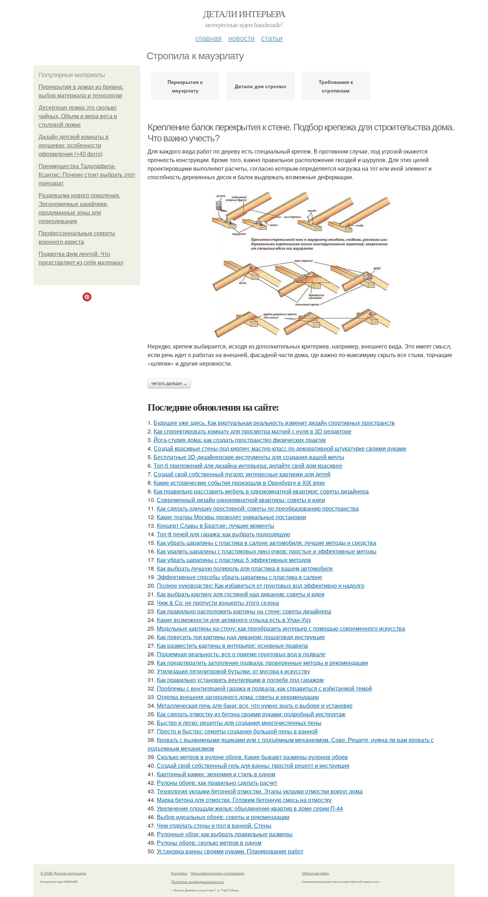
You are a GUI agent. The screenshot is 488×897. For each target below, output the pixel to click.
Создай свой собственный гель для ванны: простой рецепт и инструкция (253, 765)
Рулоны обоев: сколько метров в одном (209, 842)
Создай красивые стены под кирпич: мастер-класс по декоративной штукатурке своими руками (280, 448)
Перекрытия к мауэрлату (185, 86)
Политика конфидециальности (197, 881)
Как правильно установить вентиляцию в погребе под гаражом (240, 680)
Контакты (179, 873)
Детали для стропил (260, 86)
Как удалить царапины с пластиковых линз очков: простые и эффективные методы (267, 551)
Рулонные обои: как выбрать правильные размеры (225, 834)
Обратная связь (315, 873)
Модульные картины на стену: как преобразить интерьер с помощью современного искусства (281, 628)
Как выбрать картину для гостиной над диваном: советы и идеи (240, 594)
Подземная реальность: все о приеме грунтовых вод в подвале (241, 654)
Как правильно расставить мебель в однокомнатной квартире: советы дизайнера (261, 491)
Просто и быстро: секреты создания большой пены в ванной (237, 731)
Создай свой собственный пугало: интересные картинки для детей (242, 474)
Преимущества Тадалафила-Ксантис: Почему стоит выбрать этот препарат (87, 174)
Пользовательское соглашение (217, 873)
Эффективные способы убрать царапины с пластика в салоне (239, 577)
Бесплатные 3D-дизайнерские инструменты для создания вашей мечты (249, 457)
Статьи (272, 37)
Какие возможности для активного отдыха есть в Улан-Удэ (234, 620)
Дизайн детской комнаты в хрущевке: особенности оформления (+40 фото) (74, 145)
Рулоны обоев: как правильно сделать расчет (217, 782)
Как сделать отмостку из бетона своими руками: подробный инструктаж (251, 714)
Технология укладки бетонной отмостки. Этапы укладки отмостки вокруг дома (260, 791)
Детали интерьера (244, 13)
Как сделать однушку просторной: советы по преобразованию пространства (258, 508)
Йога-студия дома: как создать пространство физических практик (240, 440)
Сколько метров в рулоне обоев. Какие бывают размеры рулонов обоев (252, 757)
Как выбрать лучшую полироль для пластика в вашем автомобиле (245, 568)
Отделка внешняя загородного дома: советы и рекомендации (238, 697)
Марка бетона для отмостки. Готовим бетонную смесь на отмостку (244, 800)
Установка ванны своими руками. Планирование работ (230, 851)
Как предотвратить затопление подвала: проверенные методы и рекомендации (262, 662)
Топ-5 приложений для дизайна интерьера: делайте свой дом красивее (248, 465)
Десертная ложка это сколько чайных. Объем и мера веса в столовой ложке (78, 116)
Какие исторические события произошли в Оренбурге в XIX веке (239, 482)
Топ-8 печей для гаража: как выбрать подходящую (223, 534)
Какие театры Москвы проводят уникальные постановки (231, 517)
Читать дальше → (169, 383)
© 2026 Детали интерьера (63, 873)
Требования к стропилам (336, 86)
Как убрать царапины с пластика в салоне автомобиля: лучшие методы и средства (266, 542)
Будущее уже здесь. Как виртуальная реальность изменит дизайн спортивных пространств (274, 423)
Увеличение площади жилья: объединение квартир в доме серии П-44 (250, 808)
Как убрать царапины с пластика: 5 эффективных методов (234, 560)
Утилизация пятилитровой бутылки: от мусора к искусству (233, 671)
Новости (241, 37)
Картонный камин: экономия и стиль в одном (216, 774)
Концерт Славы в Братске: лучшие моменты (215, 525)
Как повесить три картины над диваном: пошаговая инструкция (241, 637)
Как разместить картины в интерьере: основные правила (232, 645)
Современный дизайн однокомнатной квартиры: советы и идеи (241, 500)
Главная (208, 37)
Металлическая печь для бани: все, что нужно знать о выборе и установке (255, 705)
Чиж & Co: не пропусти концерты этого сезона (218, 602)
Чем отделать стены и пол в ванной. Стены (214, 825)
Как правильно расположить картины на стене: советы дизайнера (244, 611)
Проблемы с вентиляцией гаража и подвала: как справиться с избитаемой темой (264, 688)
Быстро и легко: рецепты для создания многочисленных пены (239, 722)
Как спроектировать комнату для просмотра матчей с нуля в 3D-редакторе (253, 431)
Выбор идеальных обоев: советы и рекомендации (223, 817)
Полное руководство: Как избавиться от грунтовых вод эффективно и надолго (260, 585)
